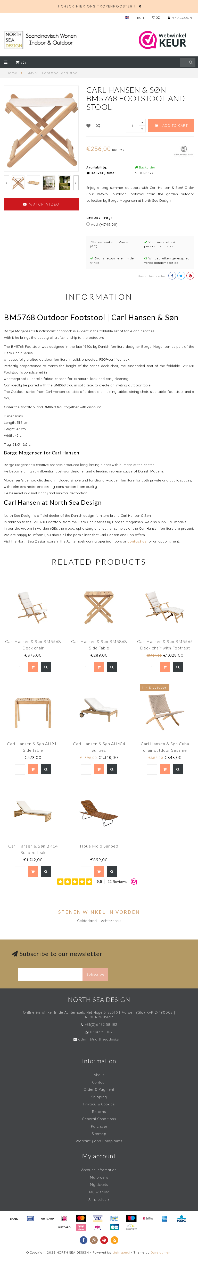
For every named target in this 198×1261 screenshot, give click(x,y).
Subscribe (95, 974)
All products (99, 1199)
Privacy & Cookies (99, 1104)
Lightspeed (121, 1252)
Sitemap (99, 1134)
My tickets (99, 1184)
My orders (99, 1177)
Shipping (99, 1097)
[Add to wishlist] (88, 125)
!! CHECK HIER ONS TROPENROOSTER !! (97, 6)
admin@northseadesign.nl (101, 1039)
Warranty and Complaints (99, 1141)
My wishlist (99, 1192)
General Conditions (99, 1119)
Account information (99, 1170)
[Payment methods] (13, 1218)
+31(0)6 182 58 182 (101, 1024)
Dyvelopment (161, 1252)
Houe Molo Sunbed (99, 845)
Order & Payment (99, 1089)
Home (11, 73)
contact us (136, 541)
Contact (99, 1082)
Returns (99, 1112)
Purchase (99, 1126)
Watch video (43, 204)
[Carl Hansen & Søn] (184, 150)
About (99, 1075)
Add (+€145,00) (104, 224)
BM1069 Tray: (99, 218)
